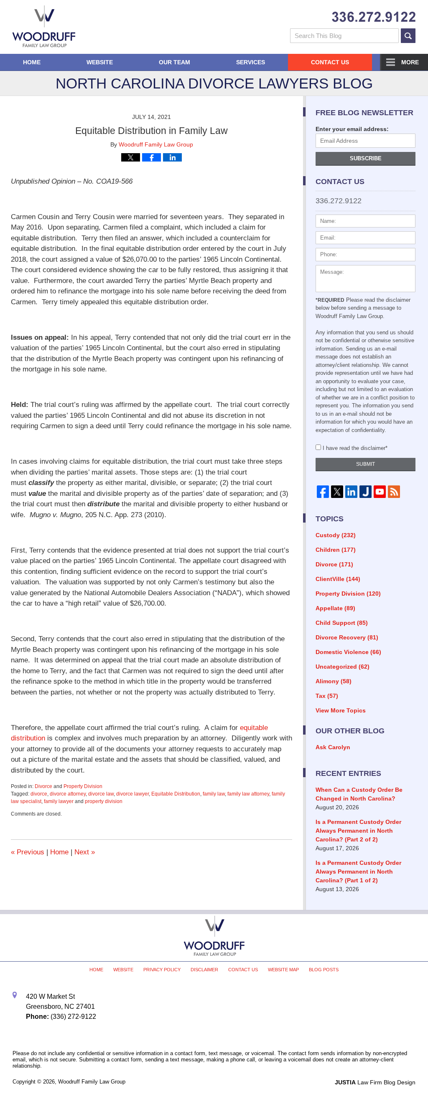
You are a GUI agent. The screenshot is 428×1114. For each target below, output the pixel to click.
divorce (39, 794)
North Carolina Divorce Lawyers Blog (44, 26)
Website (100, 62)
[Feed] (394, 491)
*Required (330, 300)
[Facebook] (323, 491)
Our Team (174, 62)
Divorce (43, 786)
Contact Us (330, 62)
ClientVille (338, 579)
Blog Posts (324, 969)
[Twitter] (337, 491)
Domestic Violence (348, 652)
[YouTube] (380, 491)
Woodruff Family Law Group (91, 1082)
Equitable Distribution (175, 794)
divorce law (101, 794)
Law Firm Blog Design (375, 1082)
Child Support (342, 622)
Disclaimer (204, 969)
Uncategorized (342, 666)
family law (214, 794)
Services (250, 62)
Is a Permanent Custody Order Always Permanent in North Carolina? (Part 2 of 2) (358, 830)
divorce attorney (68, 794)
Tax (327, 695)
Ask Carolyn (333, 747)
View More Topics (341, 710)
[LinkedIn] (351, 491)
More (410, 62)
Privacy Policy (162, 969)
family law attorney (248, 794)
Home (32, 62)
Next (84, 852)
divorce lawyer (132, 794)
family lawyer (59, 801)
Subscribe (366, 158)
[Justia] (366, 491)
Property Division (83, 786)
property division (103, 801)
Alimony (334, 681)
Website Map (283, 969)
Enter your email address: (352, 129)
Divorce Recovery (347, 637)
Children (336, 549)
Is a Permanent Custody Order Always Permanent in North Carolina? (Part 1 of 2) (358, 871)
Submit (365, 464)
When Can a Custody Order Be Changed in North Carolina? (359, 794)
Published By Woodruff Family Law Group (373, 17)
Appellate (335, 608)
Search (408, 35)
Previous (27, 852)
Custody (336, 535)
